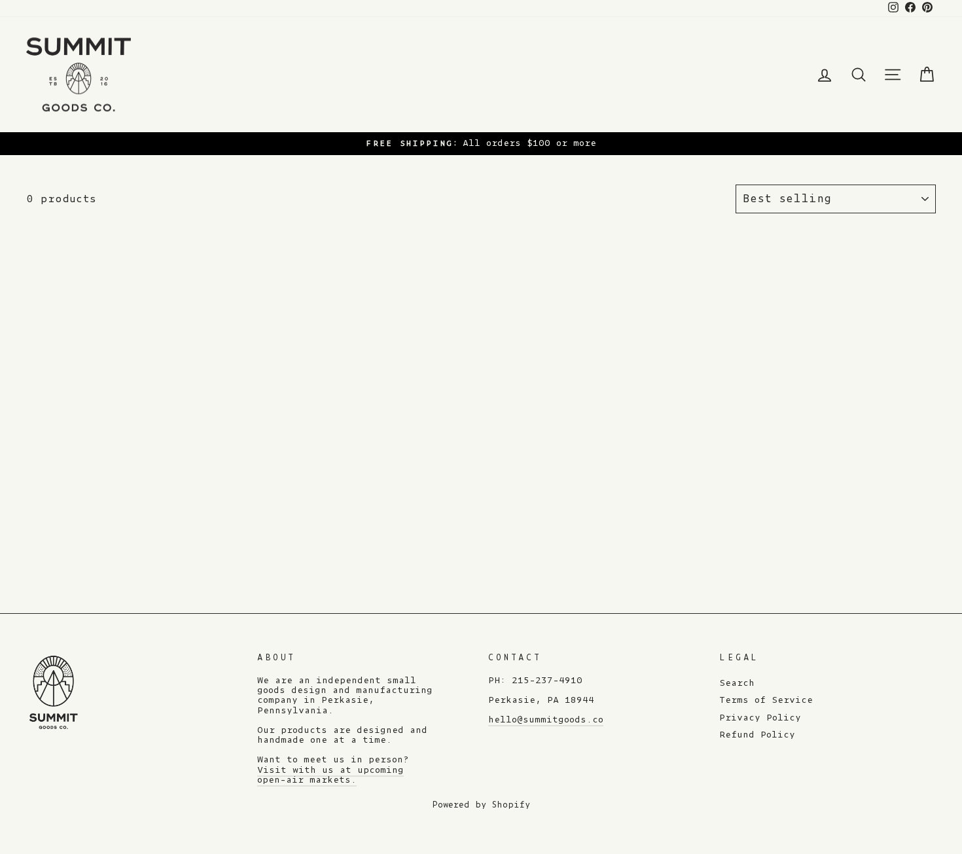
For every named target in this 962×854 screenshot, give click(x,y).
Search (737, 683)
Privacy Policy (760, 718)
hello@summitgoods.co (545, 720)
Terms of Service (766, 700)
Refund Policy (757, 735)
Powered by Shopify (481, 805)
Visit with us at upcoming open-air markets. (330, 775)
